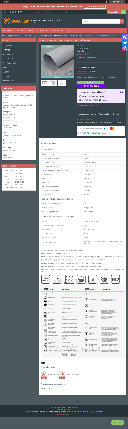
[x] (44, 364)
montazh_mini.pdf (73, 374)
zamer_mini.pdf (53, 374)
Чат (119, 423)
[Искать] (122, 21)
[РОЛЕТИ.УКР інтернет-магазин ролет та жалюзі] (16, 21)
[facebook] (42, 364)
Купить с (87, 86)
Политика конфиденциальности (91, 412)
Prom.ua (75, 407)
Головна (7, 31)
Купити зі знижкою (95, 6)
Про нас (32, 31)
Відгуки (6, 72)
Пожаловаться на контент (69, 412)
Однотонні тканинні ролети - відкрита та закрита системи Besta (34, 36)
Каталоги (7, 50)
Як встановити (9, 63)
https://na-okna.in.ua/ (13, 135)
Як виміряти (8, 54)
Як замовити (8, 59)
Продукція (18, 31)
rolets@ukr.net (10, 143)
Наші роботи (64, 31)
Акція (52, 31)
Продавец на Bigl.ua (64, 409)
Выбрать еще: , (96, 77)
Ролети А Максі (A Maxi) (72, 36)
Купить (90, 82)
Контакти (43, 31)
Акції (5, 67)
